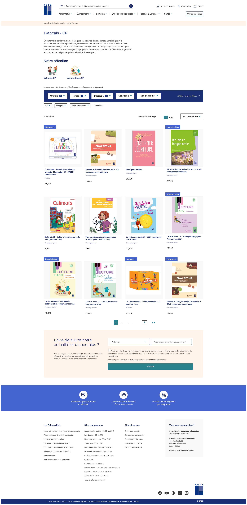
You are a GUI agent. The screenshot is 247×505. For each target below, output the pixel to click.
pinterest (173, 493)
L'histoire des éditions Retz (54, 439)
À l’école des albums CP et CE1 (96, 475)
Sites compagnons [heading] (93, 425)
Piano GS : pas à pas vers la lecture (98, 471)
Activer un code (168, 6)
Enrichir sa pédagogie (122, 14)
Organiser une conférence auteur (57, 443)
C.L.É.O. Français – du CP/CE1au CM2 (99, 455)
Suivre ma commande (133, 443)
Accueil (46, 23)
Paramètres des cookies (129, 501)
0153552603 (178, 441)
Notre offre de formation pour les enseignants (62, 431)
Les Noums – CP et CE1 (93, 435)
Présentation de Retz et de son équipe (59, 435)
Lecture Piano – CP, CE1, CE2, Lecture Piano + (102, 467)
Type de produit (147, 96)
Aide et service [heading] (132, 425)
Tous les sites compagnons (94, 480)
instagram (187, 493)
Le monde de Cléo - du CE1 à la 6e (98, 451)
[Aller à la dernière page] (153, 322)
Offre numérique (194, 13)
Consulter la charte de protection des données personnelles (143, 359)
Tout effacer (99, 106)
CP (68, 23)
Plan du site (53, 501)
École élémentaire (58, 23)
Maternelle (64, 14)
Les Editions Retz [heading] (52, 425)
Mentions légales (79, 501)
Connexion (186, 6)
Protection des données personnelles (103, 501)
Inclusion (100, 14)
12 (166, 117)
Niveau (77, 96)
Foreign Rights (49, 455)
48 (172, 117)
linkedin (180, 493)
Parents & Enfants (148, 14)
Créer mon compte (132, 431)
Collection (123, 96)
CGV (62, 501)
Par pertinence (190, 116)
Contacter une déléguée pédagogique (58, 447)
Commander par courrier (134, 435)
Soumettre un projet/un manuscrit (57, 451)
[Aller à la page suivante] (144, 322)
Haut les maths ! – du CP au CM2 (97, 439)
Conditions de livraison (134, 439)
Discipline (100, 96)
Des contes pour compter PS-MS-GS (98, 447)
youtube (167, 493)
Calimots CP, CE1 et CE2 (93, 463)
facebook (160, 493)
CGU (68, 501)
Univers (55, 96)
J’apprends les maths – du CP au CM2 (99, 431)
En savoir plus (113, 359)
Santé (167, 14)
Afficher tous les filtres (187, 96)
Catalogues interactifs (133, 447)
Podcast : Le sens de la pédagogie (57, 459)
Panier (200, 6)
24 (169, 117)
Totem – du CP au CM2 (93, 443)
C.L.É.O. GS (88, 459)
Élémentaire (83, 14)
